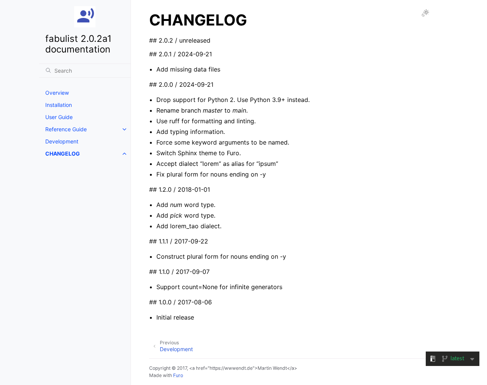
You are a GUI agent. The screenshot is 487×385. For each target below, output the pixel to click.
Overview (57, 92)
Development (61, 141)
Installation (58, 105)
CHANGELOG (62, 153)
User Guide (59, 117)
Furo (178, 375)
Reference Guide (66, 129)
